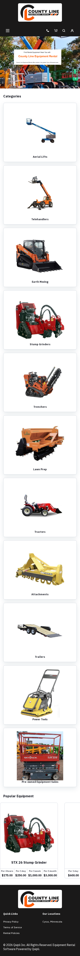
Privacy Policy (10, 921)
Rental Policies (11, 933)
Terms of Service (12, 927)
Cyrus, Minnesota (52, 921)
